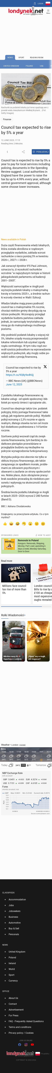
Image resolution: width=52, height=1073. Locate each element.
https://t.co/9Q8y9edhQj (20, 374)
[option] (24, 900)
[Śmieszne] (17, 523)
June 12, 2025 (14, 384)
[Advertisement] (26, 27)
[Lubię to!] (5, 523)
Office (5, 991)
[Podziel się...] (23, 152)
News (5, 945)
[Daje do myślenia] (24, 523)
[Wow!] (30, 523)
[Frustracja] (43, 523)
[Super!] (11, 523)
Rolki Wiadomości (12, 615)
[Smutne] (37, 523)
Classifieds (8, 892)
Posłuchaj (42, 152)
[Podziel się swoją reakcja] (8, 152)
